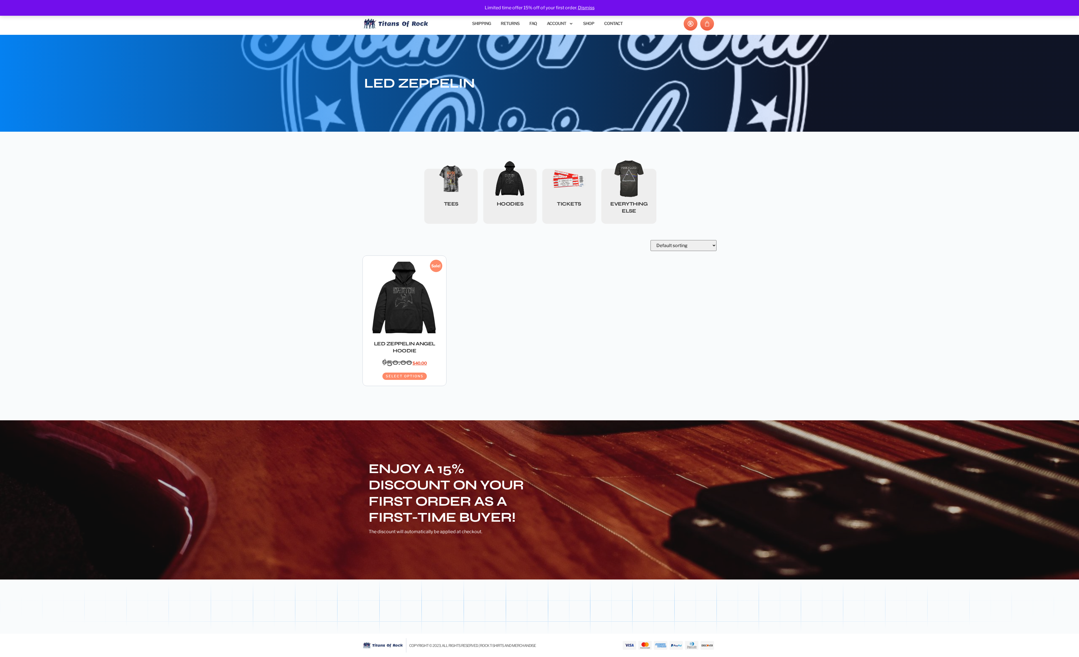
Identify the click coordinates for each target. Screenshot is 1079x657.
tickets (569, 204)
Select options (404, 376)
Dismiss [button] (586, 7)
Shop (588, 23)
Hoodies (510, 204)
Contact (613, 23)
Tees (451, 204)
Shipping (481, 23)
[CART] (707, 24)
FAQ (533, 23)
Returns (510, 23)
